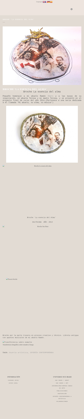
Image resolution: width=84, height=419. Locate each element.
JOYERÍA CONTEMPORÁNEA (42, 353)
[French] (46, 2)
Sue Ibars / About (62, 380)
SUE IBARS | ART (62, 383)
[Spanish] (51, 2)
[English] (44, 2)
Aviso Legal (13, 383)
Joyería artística (18, 353)
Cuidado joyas (13, 380)
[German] (49, 2)
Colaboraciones (62, 401)
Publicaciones (62, 391)
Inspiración (62, 393)
